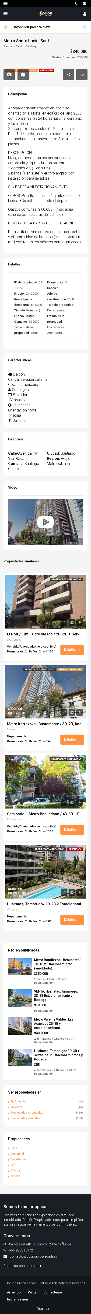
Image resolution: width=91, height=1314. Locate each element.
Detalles (70, 650)
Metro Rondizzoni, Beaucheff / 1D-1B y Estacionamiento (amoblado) (57, 964)
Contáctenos (53, 1292)
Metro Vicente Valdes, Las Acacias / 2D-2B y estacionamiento (54, 1024)
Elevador (20, 395)
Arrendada (75, 849)
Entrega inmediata (70, 669)
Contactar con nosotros (22, 1266)
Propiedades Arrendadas (66, 579)
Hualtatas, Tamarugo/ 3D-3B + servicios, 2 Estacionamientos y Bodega (58, 1055)
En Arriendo (18, 1101)
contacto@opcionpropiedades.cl (34, 1256)
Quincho (19, 420)
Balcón (19, 374)
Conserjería (21, 389)
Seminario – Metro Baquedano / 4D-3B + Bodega (49, 814)
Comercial (17, 1153)
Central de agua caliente (28, 379)
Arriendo (14, 1292)
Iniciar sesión (17, 1299)
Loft (13, 1165)
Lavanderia (22, 405)
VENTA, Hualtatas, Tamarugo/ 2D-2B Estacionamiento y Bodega (56, 996)
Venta (32, 1292)
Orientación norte (22, 410)
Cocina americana (23, 384)
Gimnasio (17, 400)
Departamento (19, 1159)
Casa (13, 1148)
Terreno (15, 1176)
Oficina (15, 1170)
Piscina (15, 415)
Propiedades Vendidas (25, 1118)
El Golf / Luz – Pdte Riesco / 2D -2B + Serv (43, 634)
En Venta (16, 1107)
